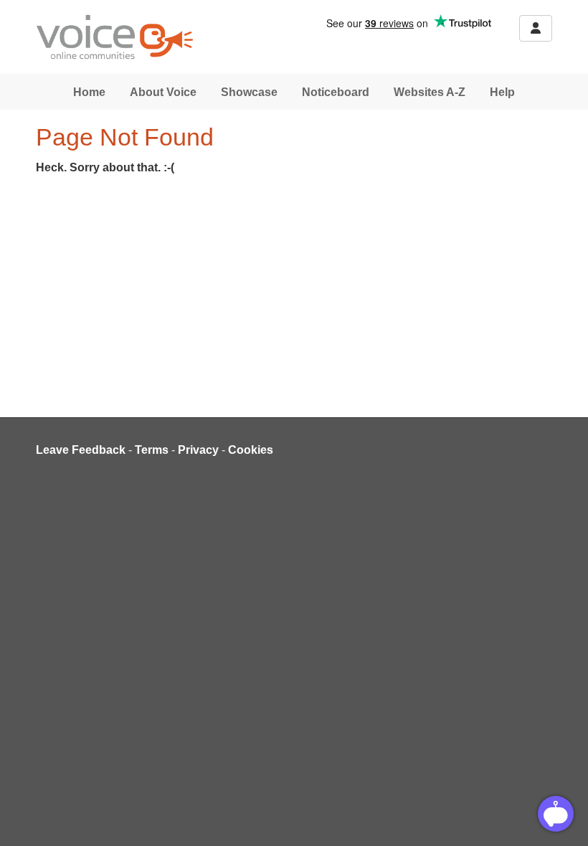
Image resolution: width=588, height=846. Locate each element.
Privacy (198, 450)
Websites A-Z (429, 92)
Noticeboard (335, 92)
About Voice (163, 92)
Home (89, 92)
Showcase (249, 92)
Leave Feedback (80, 450)
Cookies (250, 450)
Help (502, 92)
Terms (152, 450)
